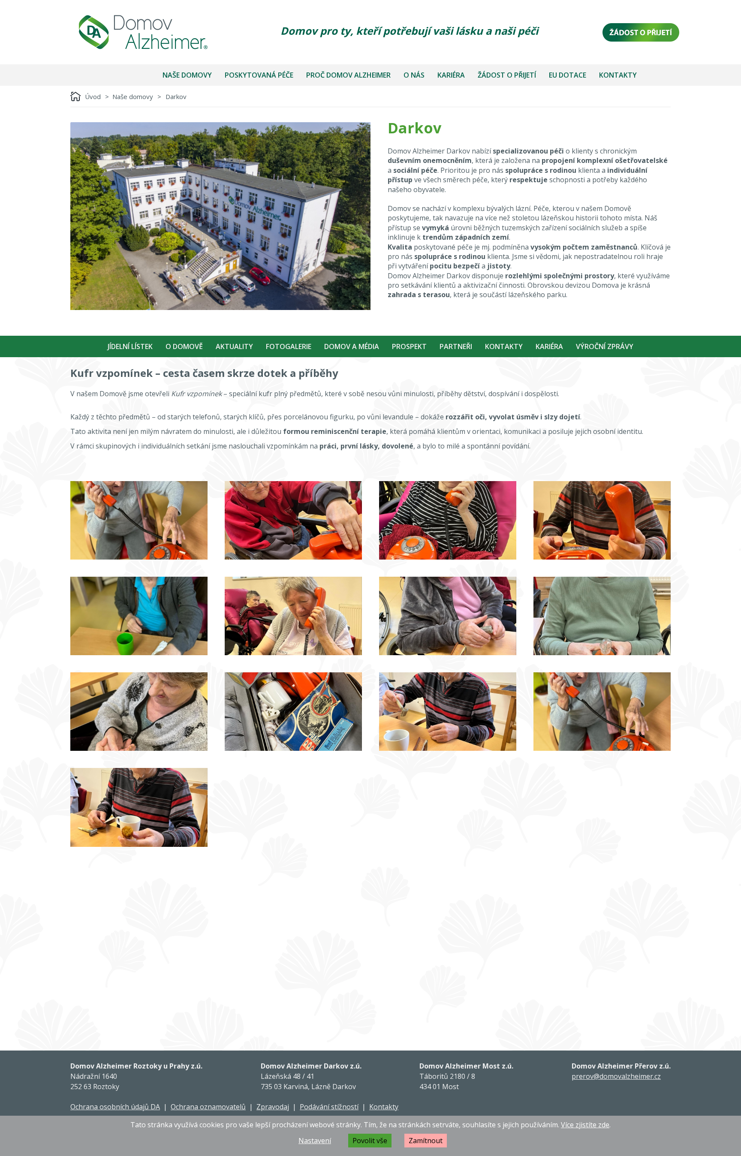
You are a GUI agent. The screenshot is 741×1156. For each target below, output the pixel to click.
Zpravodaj (272, 1106)
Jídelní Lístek (130, 346)
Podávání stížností (329, 1106)
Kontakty (618, 75)
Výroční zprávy (604, 346)
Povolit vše (369, 1140)
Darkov (176, 96)
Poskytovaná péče (259, 75)
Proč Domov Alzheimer (348, 75)
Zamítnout (426, 1140)
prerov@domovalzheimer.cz (616, 1076)
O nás (414, 75)
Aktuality (234, 346)
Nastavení (314, 1140)
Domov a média (351, 346)
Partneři (456, 346)
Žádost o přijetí (507, 75)
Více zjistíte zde (585, 1124)
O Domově (184, 346)
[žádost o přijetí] (640, 32)
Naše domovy (187, 75)
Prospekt (409, 346)
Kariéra (451, 75)
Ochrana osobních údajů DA (115, 1106)
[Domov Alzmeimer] (143, 32)
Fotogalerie (288, 346)
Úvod (93, 96)
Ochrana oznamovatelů (208, 1106)
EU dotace (567, 75)
